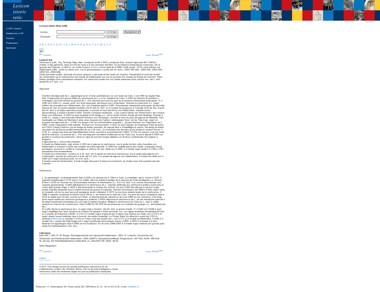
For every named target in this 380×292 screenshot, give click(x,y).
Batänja (95, 67)
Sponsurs (11, 48)
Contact (10, 38)
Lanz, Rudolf (152, 55)
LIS (47, 287)
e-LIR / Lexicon (14, 28)
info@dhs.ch (133, 287)
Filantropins (57, 218)
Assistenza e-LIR (14, 33)
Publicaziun (12, 43)
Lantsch (46, 55)
